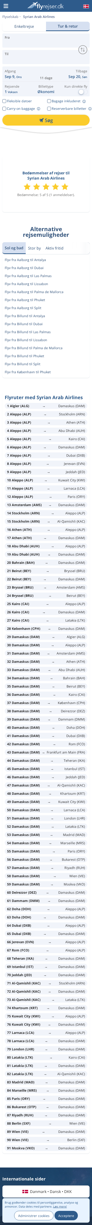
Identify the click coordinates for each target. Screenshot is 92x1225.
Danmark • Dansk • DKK (51, 1191)
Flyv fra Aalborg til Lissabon (26, 284)
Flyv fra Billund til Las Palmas (28, 332)
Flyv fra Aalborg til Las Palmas (28, 276)
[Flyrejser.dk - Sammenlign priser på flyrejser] (45, 6)
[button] (6, 6)
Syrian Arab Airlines (39, 16)
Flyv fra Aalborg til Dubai (24, 268)
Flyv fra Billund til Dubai (24, 324)
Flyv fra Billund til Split (22, 364)
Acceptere (66, 1215)
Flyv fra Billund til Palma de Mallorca (34, 348)
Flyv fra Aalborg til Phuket (25, 300)
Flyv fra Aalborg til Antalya (25, 260)
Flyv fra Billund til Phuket (24, 356)
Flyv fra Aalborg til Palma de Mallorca (34, 292)
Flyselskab (10, 16)
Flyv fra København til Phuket (28, 372)
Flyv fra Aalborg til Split (23, 308)
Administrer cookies (34, 1215)
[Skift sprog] (85, 6)
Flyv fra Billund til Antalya (25, 316)
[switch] (82, 49)
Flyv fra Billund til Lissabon (26, 340)
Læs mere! (60, 1207)
